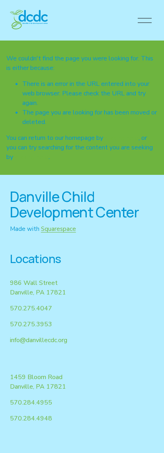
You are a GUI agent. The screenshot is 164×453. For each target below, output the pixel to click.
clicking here (122, 138)
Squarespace (58, 229)
